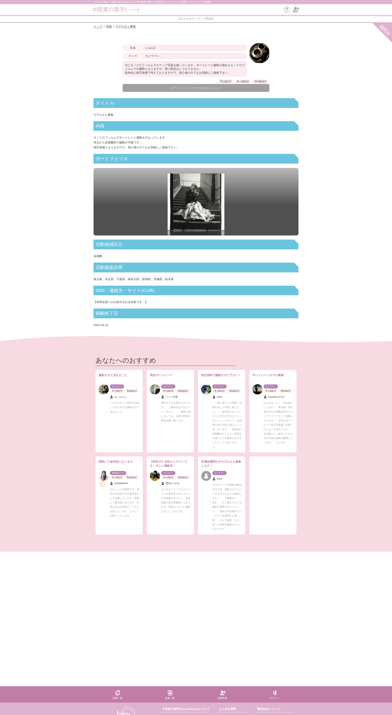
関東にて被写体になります (116, 461)
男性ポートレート (161, 375)
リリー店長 (172, 396)
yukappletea (121, 483)
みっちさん (120, 396)
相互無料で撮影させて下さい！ (221, 375)
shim (219, 396)
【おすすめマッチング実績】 (196, 18)
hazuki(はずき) (276, 396)
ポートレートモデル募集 (268, 375)
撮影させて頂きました (113, 375)
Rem (219, 478)
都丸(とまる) (172, 483)
